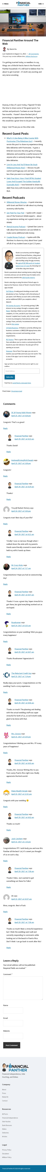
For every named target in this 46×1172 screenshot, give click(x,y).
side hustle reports (28, 277)
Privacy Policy (6, 1150)
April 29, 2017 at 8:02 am (24, 817)
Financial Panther (21, 436)
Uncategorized (16, 391)
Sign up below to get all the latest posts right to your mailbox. (21, 365)
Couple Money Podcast (16, 237)
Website (6, 1031)
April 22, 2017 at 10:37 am (21, 899)
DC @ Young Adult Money (21, 412)
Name (5, 1005)
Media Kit (5, 1097)
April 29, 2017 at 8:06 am (24, 703)
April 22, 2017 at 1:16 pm (21, 842)
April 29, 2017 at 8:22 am (24, 439)
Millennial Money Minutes (17, 202)
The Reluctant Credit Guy (21, 673)
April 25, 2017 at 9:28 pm (21, 415)
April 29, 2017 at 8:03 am (24, 763)
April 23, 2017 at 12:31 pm (21, 794)
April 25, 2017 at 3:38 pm (21, 463)
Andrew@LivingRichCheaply (22, 460)
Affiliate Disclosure (31, 56)
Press (4, 1093)
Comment (8, 974)
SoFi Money (10, 291)
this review (15, 324)
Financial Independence (10, 1118)
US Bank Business (12, 328)
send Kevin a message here (22, 383)
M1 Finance (10, 340)
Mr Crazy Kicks (17, 565)
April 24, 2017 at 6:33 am (21, 625)
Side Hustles (6, 1121)
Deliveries (5, 1133)
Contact (5, 1101)
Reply (5, 428)
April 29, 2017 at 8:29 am (24, 486)
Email (5, 1018)
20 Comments (34, 54)
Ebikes (4, 1129)
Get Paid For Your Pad (15, 213)
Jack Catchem (17, 838)
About (4, 1090)
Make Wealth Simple (19, 791)
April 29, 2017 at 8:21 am (24, 534)
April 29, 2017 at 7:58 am (24, 871)
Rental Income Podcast (16, 226)
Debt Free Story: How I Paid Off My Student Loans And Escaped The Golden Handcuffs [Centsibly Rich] (24, 181)
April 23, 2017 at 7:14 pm (21, 676)
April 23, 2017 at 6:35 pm (21, 737)
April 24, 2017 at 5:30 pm (21, 511)
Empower (9, 351)
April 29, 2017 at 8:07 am (24, 595)
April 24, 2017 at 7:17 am (21, 568)
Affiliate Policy (6, 1157)
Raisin (8, 311)
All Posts (5, 1114)
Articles (4, 1136)
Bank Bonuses (7, 1125)
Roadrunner (16, 622)
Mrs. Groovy (16, 733)
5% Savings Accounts (13, 306)
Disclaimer (5, 1154)
